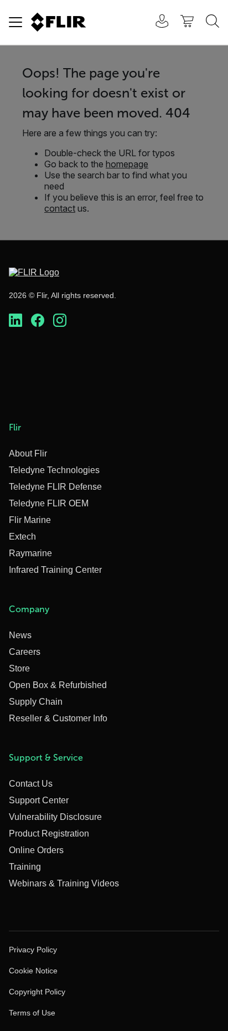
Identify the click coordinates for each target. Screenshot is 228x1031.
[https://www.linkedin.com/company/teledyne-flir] (15, 321)
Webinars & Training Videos (64, 883)
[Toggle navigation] (15, 22)
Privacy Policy (33, 949)
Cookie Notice (33, 970)
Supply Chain (36, 701)
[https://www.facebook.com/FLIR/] (37, 321)
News (20, 635)
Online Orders (36, 850)
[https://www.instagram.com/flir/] (59, 321)
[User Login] (156, 22)
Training (25, 866)
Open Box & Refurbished (58, 685)
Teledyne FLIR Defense (55, 486)
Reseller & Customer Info (58, 718)
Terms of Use (32, 1012)
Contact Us (31, 783)
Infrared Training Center (55, 570)
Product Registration (49, 833)
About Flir (28, 453)
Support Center (39, 800)
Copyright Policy (37, 991)
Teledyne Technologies (54, 470)
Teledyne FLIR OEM (49, 503)
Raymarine (30, 553)
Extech (22, 536)
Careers (24, 651)
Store (19, 668)
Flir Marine (30, 520)
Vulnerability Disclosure (55, 817)
